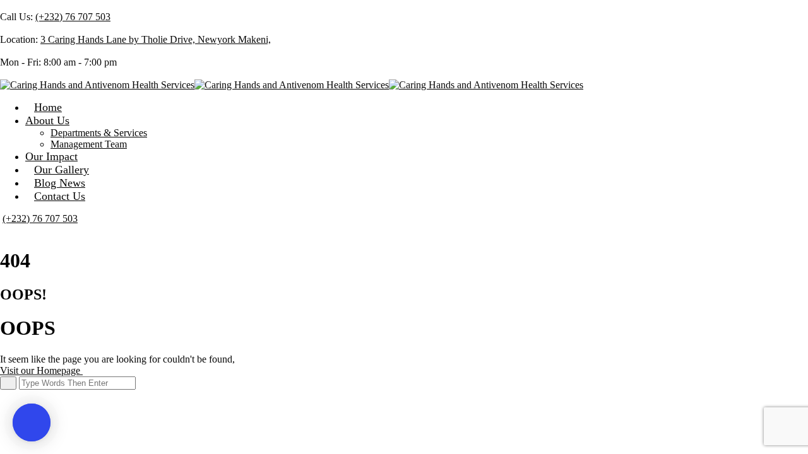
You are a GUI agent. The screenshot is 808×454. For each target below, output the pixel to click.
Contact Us (59, 196)
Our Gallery (61, 169)
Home (48, 107)
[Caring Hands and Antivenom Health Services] (97, 84)
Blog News (59, 183)
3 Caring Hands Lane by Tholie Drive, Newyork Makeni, (155, 39)
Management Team (88, 144)
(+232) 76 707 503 (72, 16)
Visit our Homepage (41, 370)
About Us (47, 120)
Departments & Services (98, 132)
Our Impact (51, 156)
